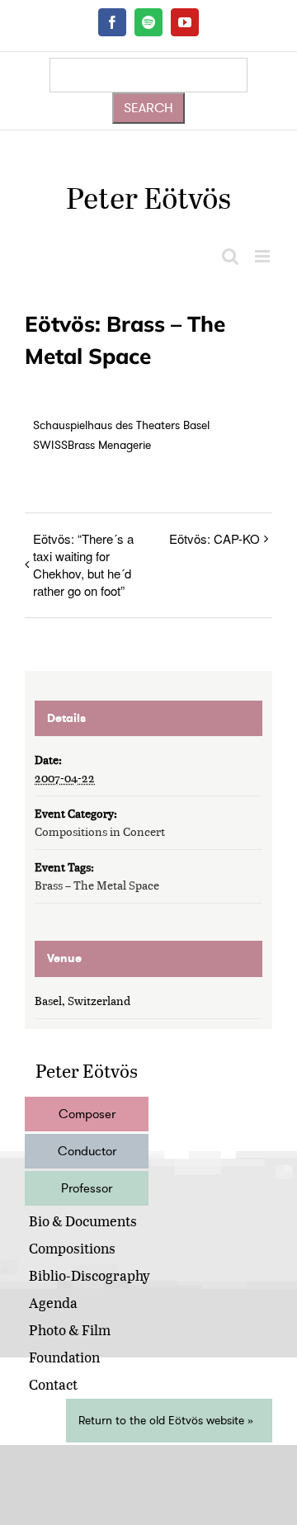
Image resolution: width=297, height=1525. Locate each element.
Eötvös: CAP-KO (214, 538)
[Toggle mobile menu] (263, 256)
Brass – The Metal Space (97, 885)
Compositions (72, 1248)
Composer (87, 1114)
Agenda (53, 1302)
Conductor (87, 1151)
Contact (53, 1384)
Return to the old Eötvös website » (165, 1420)
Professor (86, 1188)
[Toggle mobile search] (230, 256)
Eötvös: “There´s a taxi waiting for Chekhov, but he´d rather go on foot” (83, 564)
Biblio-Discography (89, 1275)
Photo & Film (70, 1329)
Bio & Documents (83, 1220)
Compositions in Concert (100, 831)
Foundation (64, 1357)
